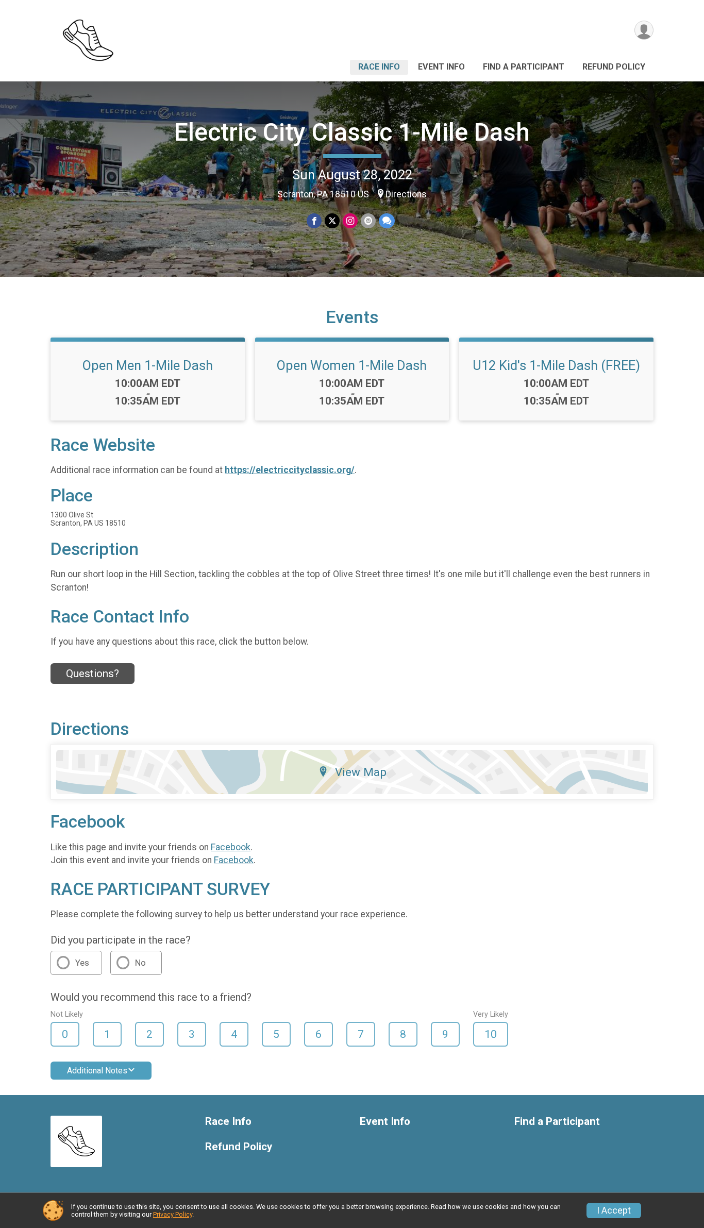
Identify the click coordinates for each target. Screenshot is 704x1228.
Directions (406, 194)
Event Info (441, 67)
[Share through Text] (387, 220)
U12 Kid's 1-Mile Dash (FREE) (556, 365)
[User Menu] (643, 30)
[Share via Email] (368, 220)
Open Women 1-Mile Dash (352, 365)
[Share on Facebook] (314, 220)
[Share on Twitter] (332, 220)
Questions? (92, 673)
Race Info (379, 67)
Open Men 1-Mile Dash (147, 365)
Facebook (230, 847)
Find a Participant (523, 67)
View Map (361, 772)
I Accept (614, 1210)
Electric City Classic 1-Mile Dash (352, 132)
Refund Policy (613, 67)
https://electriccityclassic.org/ (290, 470)
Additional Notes (97, 1070)
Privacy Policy (172, 1214)
